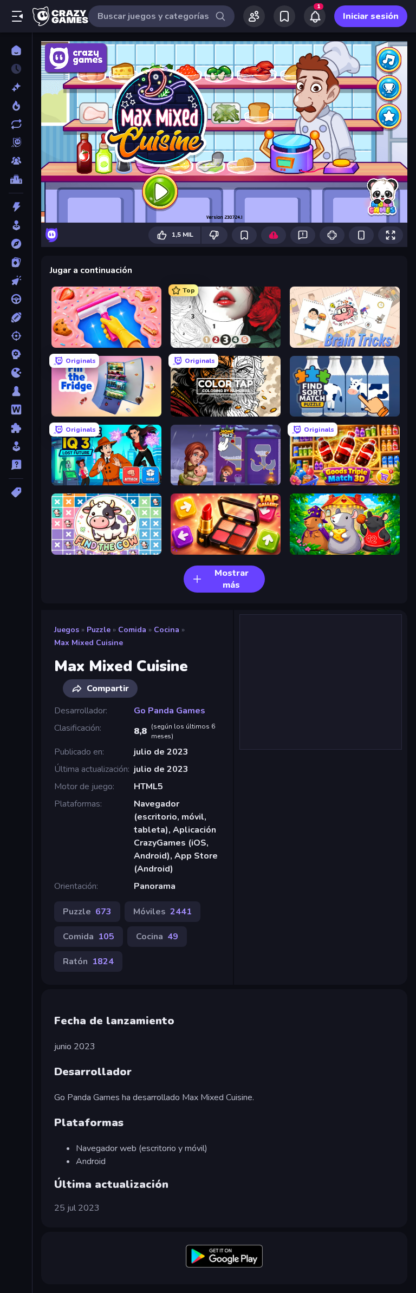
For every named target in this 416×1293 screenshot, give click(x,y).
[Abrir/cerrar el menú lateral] (17, 16)
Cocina (166, 630)
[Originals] (16, 142)
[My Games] (284, 16)
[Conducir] (16, 299)
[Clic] (16, 280)
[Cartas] (16, 262)
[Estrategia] (16, 354)
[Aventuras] (16, 244)
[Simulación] (16, 446)
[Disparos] (16, 336)
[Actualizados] (16, 124)
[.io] (16, 372)
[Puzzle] (16, 428)
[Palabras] (16, 409)
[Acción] (16, 207)
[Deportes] (16, 317)
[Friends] (254, 16)
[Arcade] (16, 225)
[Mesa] (16, 391)
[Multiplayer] (16, 161)
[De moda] (16, 105)
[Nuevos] (16, 87)
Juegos (66, 630)
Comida (132, 630)
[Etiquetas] (16, 492)
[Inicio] (16, 50)
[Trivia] (16, 465)
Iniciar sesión (371, 16)
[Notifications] (315, 16)
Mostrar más (231, 579)
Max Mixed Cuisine (88, 643)
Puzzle (98, 630)
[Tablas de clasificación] (16, 179)
